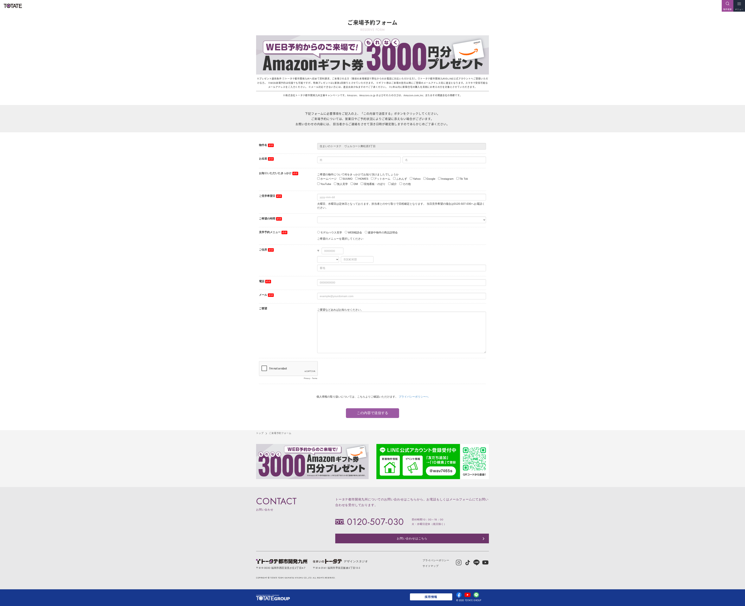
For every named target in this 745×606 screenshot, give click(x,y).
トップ (259, 433)
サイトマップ (431, 566)
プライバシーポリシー (436, 560)
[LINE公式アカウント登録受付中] (432, 461)
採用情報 (431, 597)
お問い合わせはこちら (412, 538)
